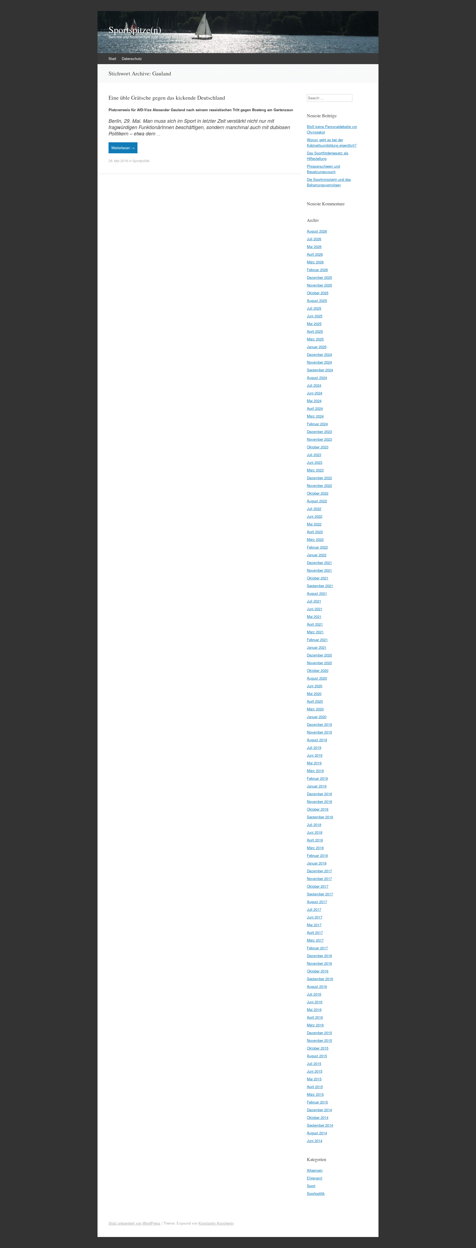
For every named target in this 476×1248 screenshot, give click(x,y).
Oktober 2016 (317, 971)
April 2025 (315, 331)
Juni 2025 (314, 315)
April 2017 (315, 932)
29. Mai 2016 (118, 160)
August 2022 (317, 500)
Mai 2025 (314, 323)
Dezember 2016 (319, 955)
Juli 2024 (314, 385)
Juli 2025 (314, 308)
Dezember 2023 (319, 431)
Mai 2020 (314, 693)
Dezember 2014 (319, 1109)
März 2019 (315, 770)
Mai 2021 (314, 616)
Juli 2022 (314, 508)
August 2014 (317, 1132)
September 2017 (320, 894)
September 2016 (320, 978)
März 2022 (315, 539)
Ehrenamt (314, 1178)
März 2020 (315, 709)
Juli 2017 (314, 909)
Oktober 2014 (317, 1117)
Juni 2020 (314, 685)
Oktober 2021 (317, 578)
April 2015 (315, 1086)
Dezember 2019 (319, 724)
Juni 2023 (314, 462)
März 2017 (315, 940)
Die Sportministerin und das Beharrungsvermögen (329, 182)
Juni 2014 (314, 1140)
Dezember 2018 (319, 793)
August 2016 (317, 986)
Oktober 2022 (317, 493)
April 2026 (315, 254)
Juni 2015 (314, 1071)
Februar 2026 (317, 269)
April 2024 (315, 408)
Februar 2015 (317, 1102)
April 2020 (315, 701)
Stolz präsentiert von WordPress (134, 1223)
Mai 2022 (314, 524)
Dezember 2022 (319, 477)
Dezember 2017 (319, 870)
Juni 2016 (314, 1001)
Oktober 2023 (317, 446)
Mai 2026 (314, 246)
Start (112, 58)
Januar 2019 (316, 786)
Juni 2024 (314, 393)
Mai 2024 (314, 400)
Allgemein (315, 1170)
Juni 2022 (314, 516)
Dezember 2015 (319, 1032)
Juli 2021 (314, 601)
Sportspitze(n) (135, 29)
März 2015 (315, 1094)
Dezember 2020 (319, 655)
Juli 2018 (314, 824)
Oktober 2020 (317, 670)
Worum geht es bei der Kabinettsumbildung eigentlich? (331, 142)
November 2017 (319, 878)
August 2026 (317, 231)
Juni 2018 (314, 832)
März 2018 (315, 847)
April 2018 (315, 840)
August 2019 (317, 739)
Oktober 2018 (317, 809)
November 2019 (319, 732)
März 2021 (315, 631)
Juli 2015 (314, 1063)
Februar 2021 (317, 639)
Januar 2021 (316, 647)
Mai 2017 (314, 924)
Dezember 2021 (319, 562)
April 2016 (315, 1017)
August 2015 (317, 1055)
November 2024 (319, 362)
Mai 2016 (314, 1009)
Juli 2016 (314, 994)
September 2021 (320, 585)
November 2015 (319, 1040)
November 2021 (319, 570)
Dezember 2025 (319, 277)
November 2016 (319, 963)
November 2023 (319, 439)
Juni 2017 (314, 917)
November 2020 (319, 662)
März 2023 (315, 470)
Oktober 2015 (317, 1048)
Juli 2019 (314, 747)
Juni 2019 (314, 755)
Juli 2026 (314, 238)
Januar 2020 (316, 716)
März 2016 (315, 1025)
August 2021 (317, 593)
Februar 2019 (317, 778)
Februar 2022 (317, 547)
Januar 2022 (316, 554)
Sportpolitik (140, 160)
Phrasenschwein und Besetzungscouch (323, 169)
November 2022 (319, 485)
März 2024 (315, 416)
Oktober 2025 (317, 292)
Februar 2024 (317, 423)
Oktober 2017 (317, 886)
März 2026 (315, 262)
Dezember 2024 (319, 354)
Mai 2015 (314, 1078)
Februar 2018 (317, 855)
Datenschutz (132, 58)
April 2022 (315, 531)
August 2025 (317, 300)
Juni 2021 (314, 608)
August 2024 (317, 377)
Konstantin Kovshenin (216, 1223)
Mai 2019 (314, 762)
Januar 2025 (316, 346)
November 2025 (319, 285)
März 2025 (315, 339)
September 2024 (320, 369)
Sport (311, 1185)
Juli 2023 (314, 454)
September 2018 (320, 816)
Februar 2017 (317, 947)
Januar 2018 (316, 863)
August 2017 (317, 901)
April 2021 (315, 624)
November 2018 (319, 801)
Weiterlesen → (123, 147)
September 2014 (320, 1125)
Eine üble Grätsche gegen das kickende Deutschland (167, 97)
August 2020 (317, 678)
